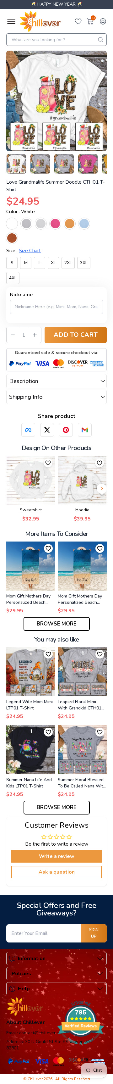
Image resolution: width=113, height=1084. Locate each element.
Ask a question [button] (57, 872)
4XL (13, 278)
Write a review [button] (56, 856)
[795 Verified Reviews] (81, 1048)
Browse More (57, 623)
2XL (68, 263)
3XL (84, 263)
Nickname (21, 294)
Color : (20, 211)
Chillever (36, 1078)
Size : (23, 250)
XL (53, 263)
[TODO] (28, 430)
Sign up (94, 933)
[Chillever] (40, 21)
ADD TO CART (76, 335)
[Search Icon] (100, 39)
